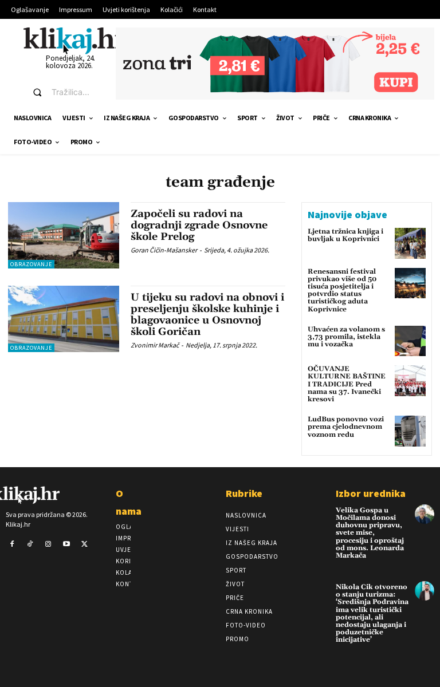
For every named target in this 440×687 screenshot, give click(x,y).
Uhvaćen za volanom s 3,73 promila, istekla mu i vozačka (346, 337)
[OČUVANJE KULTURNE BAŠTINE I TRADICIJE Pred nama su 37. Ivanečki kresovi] (410, 380)
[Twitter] (84, 544)
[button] (63, 92)
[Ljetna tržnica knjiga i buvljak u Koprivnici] (410, 243)
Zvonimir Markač (155, 345)
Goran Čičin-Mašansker (164, 250)
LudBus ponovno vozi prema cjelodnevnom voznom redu (346, 427)
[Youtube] (66, 544)
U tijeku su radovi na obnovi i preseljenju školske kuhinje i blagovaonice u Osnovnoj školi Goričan (207, 314)
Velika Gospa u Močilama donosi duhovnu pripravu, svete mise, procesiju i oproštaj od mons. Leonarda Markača (370, 533)
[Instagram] (48, 544)
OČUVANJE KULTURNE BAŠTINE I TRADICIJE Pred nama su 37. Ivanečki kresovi (347, 384)
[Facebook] (12, 544)
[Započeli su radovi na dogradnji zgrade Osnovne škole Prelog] (63, 235)
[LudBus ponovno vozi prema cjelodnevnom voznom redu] (410, 431)
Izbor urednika (371, 493)
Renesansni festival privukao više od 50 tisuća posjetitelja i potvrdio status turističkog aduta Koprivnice (342, 290)
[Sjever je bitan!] (75, 40)
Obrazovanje (31, 264)
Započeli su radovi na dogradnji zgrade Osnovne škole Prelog (199, 225)
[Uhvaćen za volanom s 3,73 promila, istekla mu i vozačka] (410, 341)
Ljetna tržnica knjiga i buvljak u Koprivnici (345, 235)
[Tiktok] (30, 544)
